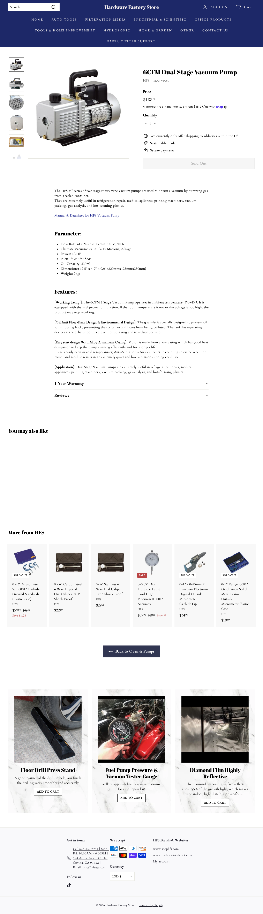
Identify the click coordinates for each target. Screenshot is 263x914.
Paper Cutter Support (131, 41)
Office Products (213, 20)
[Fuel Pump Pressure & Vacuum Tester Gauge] (131, 729)
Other (187, 30)
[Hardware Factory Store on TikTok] (69, 885)
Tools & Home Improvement (65, 30)
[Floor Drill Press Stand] (48, 729)
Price (147, 91)
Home (37, 20)
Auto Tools (64, 20)
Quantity (150, 115)
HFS (146, 80)
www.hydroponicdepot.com (172, 855)
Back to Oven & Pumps (134, 651)
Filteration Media (105, 20)
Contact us (215, 30)
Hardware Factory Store (131, 7)
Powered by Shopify (151, 905)
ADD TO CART (48, 792)
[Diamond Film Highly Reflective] (215, 729)
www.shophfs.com (166, 849)
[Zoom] (78, 107)
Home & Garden (155, 30)
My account (161, 861)
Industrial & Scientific (160, 20)
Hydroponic (117, 30)
